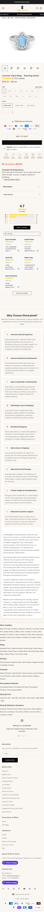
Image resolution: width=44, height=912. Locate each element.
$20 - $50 (10, 18)
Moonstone (3, 712)
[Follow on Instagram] (14, 889)
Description (7, 187)
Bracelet (28, 629)
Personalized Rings (6, 687)
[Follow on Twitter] (8, 889)
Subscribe (10, 760)
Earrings (7, 629)
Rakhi (11, 631)
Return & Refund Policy (10, 778)
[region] (22, 725)
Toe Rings (36, 629)
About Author (6, 812)
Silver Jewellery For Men (29, 631)
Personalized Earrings (21, 687)
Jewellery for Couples (29, 637)
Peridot (26, 712)
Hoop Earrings (4, 662)
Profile (4, 835)
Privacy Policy (6, 788)
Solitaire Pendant (5, 673)
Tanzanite (3, 709)
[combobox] (22, 234)
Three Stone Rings (21, 654)
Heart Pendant (38, 673)
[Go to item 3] (18, 68)
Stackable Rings (5, 648)
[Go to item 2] (11, 68)
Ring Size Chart (7, 801)
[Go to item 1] (5, 68)
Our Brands (6, 785)
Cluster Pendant (27, 673)
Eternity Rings (28, 648)
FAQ (3, 848)
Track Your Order (8, 845)
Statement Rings (17, 648)
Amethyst (11, 712)
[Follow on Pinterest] (19, 889)
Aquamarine (27, 709)
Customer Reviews (8, 805)
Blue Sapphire (37, 709)
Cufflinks (17, 631)
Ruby (20, 709)
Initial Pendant (16, 676)
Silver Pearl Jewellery (14, 637)
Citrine (38, 712)
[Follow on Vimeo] (30, 889)
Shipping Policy (7, 781)
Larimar (10, 714)
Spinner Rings (9, 654)
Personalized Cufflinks (14, 690)
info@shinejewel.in (13, 876)
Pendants (15, 629)
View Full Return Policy (12, 179)
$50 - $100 (26, 698)
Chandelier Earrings (7, 665)
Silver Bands (38, 648)
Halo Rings (3, 651)
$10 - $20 (11, 698)
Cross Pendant (5, 676)
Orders (4, 838)
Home (4, 18)
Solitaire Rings (23, 651)
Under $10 (3, 698)
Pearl (15, 709)
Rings (2, 629)
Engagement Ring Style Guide (12, 808)
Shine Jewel (9, 535)
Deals (4, 821)
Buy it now (22, 142)
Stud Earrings (26, 662)
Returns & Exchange (9, 841)
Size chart (38, 87)
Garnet (32, 712)
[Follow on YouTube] (24, 889)
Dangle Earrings (16, 662)
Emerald (10, 709)
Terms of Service (7, 791)
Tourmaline (19, 712)
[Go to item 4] (24, 68)
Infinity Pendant (27, 676)
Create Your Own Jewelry (10, 795)
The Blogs (5, 825)
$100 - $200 (35, 698)
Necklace (22, 629)
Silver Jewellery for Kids (23, 634)
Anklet (6, 631)
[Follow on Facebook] (3, 889)
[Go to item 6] (38, 68)
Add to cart (22, 136)
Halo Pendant (16, 673)
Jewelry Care (6, 774)
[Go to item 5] (31, 68)
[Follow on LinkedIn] (35, 889)
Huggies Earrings (37, 662)
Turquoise (3, 714)
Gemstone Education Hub (11, 798)
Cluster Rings (12, 651)
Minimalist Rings (34, 651)
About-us (5, 771)
